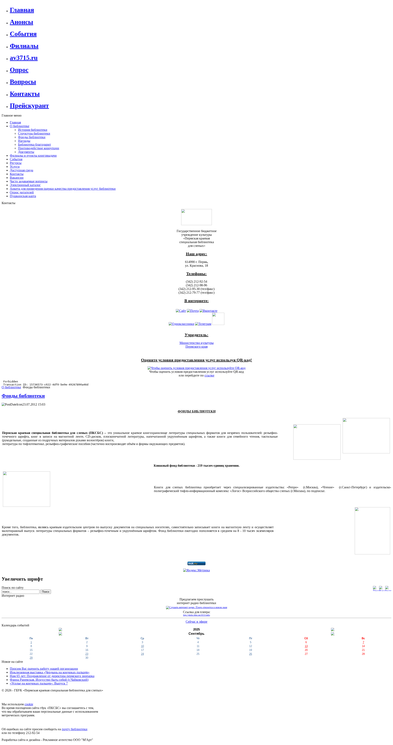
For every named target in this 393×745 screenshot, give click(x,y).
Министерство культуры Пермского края (197, 344)
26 (250, 653)
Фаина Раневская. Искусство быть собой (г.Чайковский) (49, 679)
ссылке (209, 375)
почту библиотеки (74, 729)
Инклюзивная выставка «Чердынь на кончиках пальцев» (49, 672)
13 (306, 646)
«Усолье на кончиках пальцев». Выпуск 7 (39, 683)
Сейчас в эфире (196, 621)
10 (142, 646)
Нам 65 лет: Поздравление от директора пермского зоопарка (52, 676)
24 (142, 653)
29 (31, 657)
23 (86, 653)
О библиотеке (11, 387)
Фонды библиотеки (23, 395)
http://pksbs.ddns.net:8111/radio (196, 615)
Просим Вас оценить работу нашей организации (44, 668)
